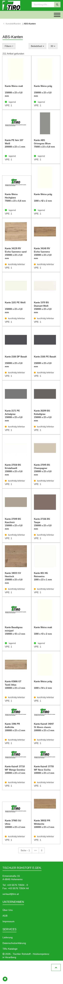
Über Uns (8, 910)
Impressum (8, 921)
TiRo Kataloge (10, 948)
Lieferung (8, 937)
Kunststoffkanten (13, 24)
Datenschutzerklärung (14, 943)
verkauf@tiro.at (11, 894)
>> (35, 850)
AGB (5, 915)
